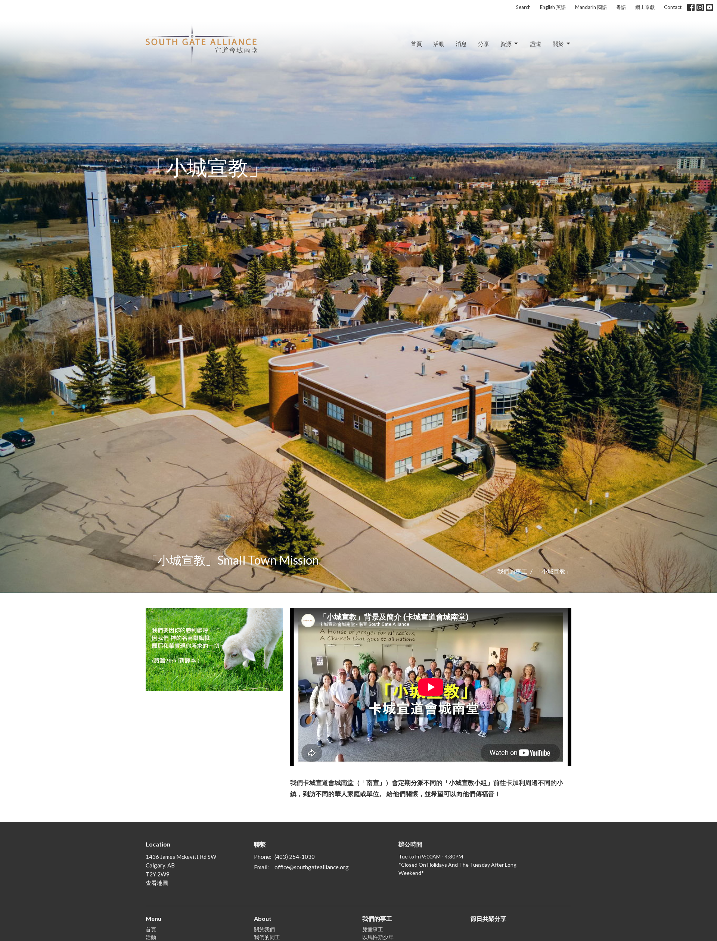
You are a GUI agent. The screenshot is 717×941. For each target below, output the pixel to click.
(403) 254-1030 (294, 856)
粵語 (621, 7)
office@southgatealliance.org (311, 867)
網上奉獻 (645, 7)
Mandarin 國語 (591, 7)
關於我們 (264, 929)
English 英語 (553, 7)
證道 (535, 43)
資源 (506, 43)
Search (523, 7)
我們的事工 (512, 571)
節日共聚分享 (488, 918)
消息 (461, 43)
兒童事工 (372, 929)
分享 (483, 43)
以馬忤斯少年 (378, 937)
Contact (673, 7)
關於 (558, 43)
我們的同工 (267, 937)
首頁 (416, 43)
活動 (438, 43)
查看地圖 (157, 882)
